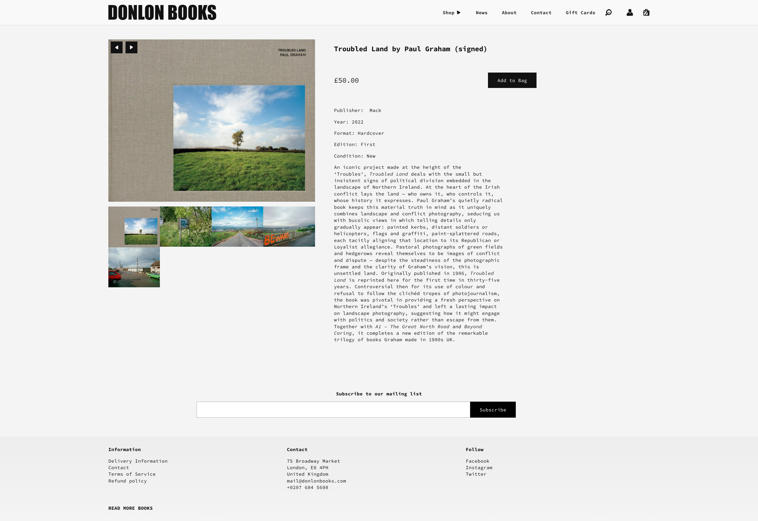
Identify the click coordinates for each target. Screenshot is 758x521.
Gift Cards (580, 12)
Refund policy (127, 481)
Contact (541, 12)
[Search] (608, 12)
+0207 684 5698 (307, 487)
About (509, 12)
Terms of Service (132, 474)
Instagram (479, 467)
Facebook (477, 461)
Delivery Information (138, 461)
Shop (449, 12)
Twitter (476, 474)
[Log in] (629, 12)
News (482, 12)
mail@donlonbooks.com (316, 481)
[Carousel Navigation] (124, 47)
